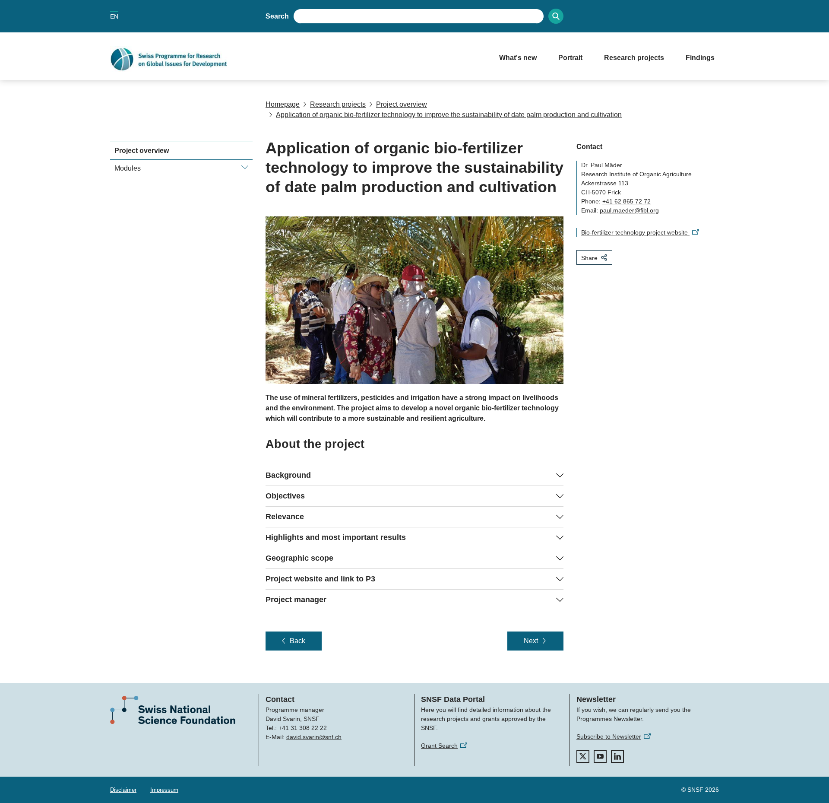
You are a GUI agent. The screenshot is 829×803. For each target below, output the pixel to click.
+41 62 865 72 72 (626, 201)
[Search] (555, 16)
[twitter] (582, 756)
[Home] (296, 59)
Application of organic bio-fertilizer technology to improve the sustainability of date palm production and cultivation (449, 114)
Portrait (570, 57)
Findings (700, 57)
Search (277, 16)
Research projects (634, 57)
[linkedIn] (617, 756)
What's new (518, 57)
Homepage (283, 104)
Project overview (401, 104)
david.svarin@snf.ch (314, 736)
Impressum (164, 790)
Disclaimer (123, 790)
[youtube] (600, 756)
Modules (127, 168)
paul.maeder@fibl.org (629, 210)
